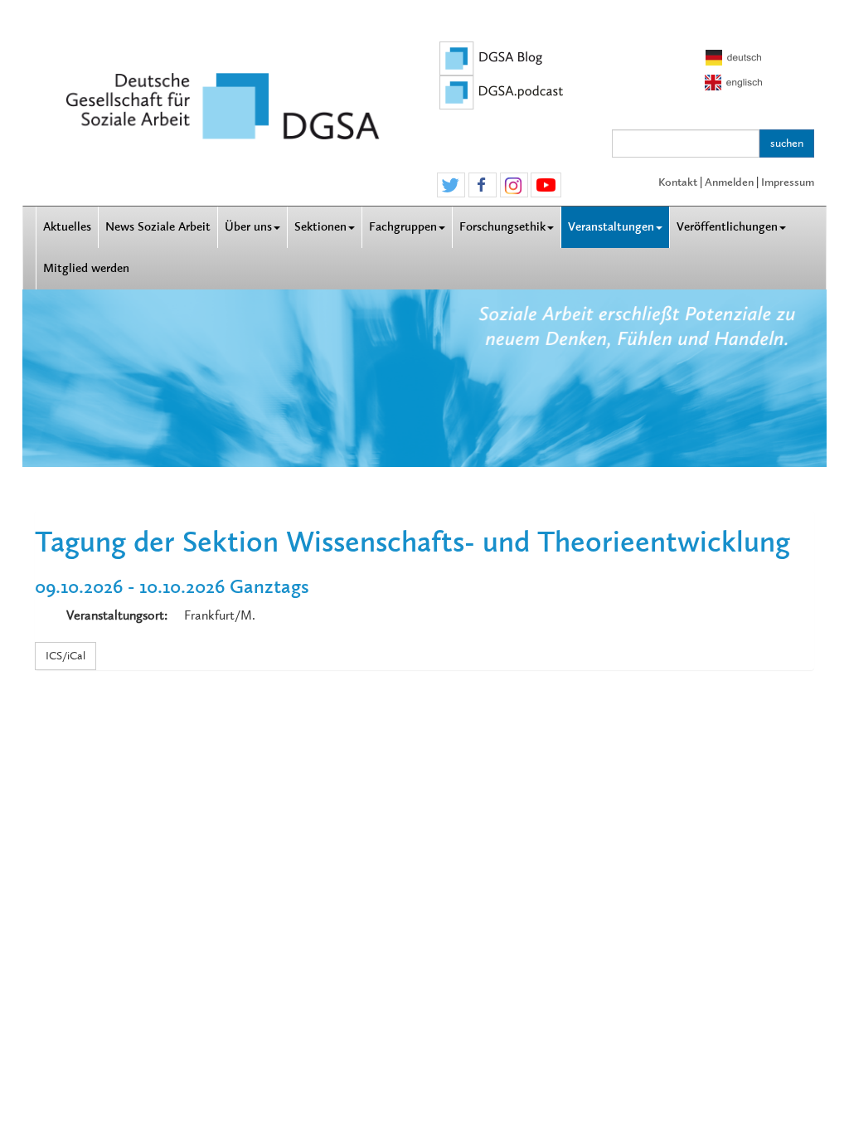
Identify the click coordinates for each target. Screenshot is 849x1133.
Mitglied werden (86, 268)
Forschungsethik (502, 227)
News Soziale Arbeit (158, 227)
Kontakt (677, 182)
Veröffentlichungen (727, 227)
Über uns (248, 227)
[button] (451, 185)
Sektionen (320, 227)
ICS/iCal (65, 655)
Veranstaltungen (611, 227)
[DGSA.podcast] (501, 91)
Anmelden (729, 182)
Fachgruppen (403, 227)
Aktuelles (67, 227)
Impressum (787, 182)
